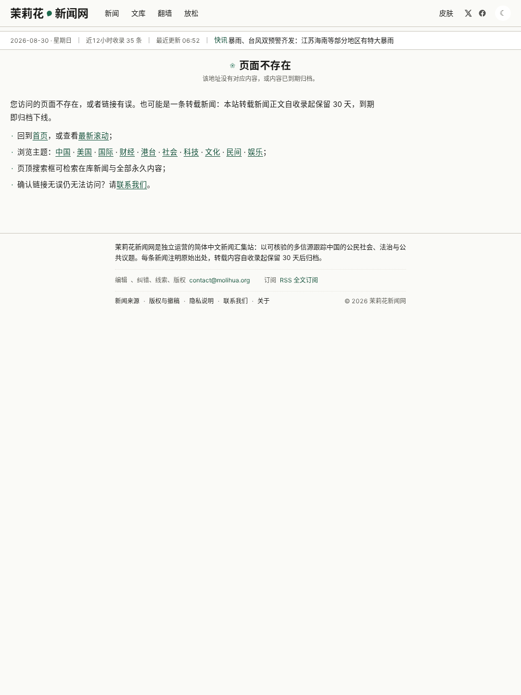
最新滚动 (93, 135)
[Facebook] (482, 13)
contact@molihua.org (219, 280)
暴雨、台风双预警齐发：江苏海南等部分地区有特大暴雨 (311, 40)
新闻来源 (127, 301)
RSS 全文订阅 (299, 280)
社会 (170, 152)
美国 (84, 152)
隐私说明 (201, 301)
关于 (263, 301)
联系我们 (132, 184)
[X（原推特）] (468, 13)
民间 (234, 152)
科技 (191, 152)
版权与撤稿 (164, 301)
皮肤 (446, 13)
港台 (148, 152)
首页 (40, 135)
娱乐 (255, 152)
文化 (212, 152)
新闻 (112, 13)
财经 (127, 152)
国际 (105, 152)
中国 (63, 152)
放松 (191, 13)
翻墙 (165, 13)
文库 (138, 13)
